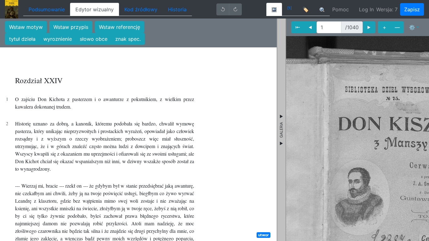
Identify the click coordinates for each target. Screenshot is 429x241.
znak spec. (128, 39)
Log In (366, 9)
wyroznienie (57, 39)
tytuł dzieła (22, 39)
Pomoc (340, 9)
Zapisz (412, 9)
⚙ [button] (412, 27)
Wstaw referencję (119, 27)
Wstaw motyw (26, 27)
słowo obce (93, 39)
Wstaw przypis (70, 27)
